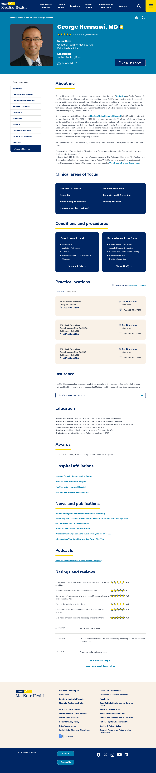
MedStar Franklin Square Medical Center (73, 476)
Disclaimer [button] (64, 694)
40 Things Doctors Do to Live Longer (72, 523)
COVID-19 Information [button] (110, 690)
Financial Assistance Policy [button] (71, 703)
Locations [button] (75, 6)
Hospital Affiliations (22, 130)
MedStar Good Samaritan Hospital (70, 481)
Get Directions (129, 301)
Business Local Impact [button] (69, 690)
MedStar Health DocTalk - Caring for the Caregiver (78, 560)
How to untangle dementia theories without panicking (80, 513)
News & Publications (22, 136)
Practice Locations (21, 106)
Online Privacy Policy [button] (68, 717)
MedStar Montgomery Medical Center (72, 492)
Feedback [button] (104, 699)
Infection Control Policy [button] (69, 709)
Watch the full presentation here (124, 163)
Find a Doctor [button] (61, 6)
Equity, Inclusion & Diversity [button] (71, 699)
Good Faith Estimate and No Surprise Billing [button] (116, 704)
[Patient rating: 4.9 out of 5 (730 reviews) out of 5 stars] (64, 34)
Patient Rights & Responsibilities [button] (115, 722)
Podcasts (17, 142)
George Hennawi (46, 17)
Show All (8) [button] (128, 266)
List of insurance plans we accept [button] (72, 395)
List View (59, 291)
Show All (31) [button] (75, 266)
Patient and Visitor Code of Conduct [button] (116, 717)
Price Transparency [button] (68, 726)
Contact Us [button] (66, 762)
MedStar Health (16, 17)
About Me (17, 88)
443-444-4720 (132, 62)
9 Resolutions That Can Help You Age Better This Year (80, 539)
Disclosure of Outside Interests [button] (114, 694)
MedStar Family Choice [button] (110, 709)
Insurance (17, 112)
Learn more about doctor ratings (100, 666)
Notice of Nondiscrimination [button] (112, 713)
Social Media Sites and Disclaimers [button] (74, 730)
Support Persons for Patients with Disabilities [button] (115, 731)
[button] (139, 6)
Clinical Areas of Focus (23, 94)
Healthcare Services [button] (46, 6)
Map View (71, 291)
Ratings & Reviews (21, 149)
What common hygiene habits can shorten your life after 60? (83, 534)
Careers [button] (123, 6)
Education (17, 118)
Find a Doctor (31, 17)
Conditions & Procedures (24, 100)
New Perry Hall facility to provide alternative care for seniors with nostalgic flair (91, 518)
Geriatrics (120, 96)
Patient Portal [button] (88, 6)
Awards (16, 124)
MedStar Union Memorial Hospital (105, 116)
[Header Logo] (12, 4)
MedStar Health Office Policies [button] (73, 713)
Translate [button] (69, 736)
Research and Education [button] (106, 6)
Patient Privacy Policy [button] (69, 722)
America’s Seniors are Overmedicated (72, 528)
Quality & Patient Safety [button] (111, 726)
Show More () (99, 660)
